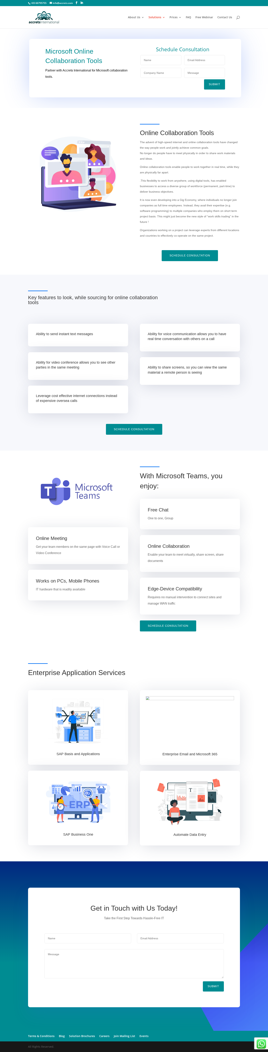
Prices (174, 17)
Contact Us (224, 17)
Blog (62, 1036)
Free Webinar (204, 17)
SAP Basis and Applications (78, 754)
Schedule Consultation (190, 255)
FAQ (188, 17)
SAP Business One (78, 834)
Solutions (155, 17)
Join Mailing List (124, 1036)
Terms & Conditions (41, 1036)
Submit (214, 84)
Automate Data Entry (189, 835)
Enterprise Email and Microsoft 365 (189, 754)
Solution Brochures (82, 1036)
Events (144, 1036)
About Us (134, 17)
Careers (104, 1036)
